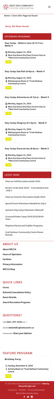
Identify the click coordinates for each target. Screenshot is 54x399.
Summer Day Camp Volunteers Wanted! (24, 210)
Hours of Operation (12, 254)
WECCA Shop (9, 269)
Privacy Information (12, 264)
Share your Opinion (22, 333)
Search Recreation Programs (16, 302)
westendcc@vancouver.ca (21, 327)
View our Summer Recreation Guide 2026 (25, 197)
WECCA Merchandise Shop (27, 393)
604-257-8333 (14, 322)
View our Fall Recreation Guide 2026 (22, 181)
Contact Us (12, 390)
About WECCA (9, 249)
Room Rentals (9, 297)
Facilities (7, 259)
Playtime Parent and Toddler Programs (24, 225)
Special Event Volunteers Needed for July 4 (25, 203)
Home (7, 15)
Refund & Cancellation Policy (17, 292)
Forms (6, 287)
